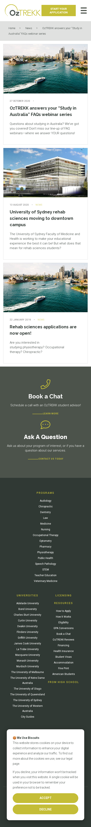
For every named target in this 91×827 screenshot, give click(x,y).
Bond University (27, 609)
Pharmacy (45, 546)
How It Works (63, 616)
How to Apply (63, 611)
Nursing (45, 529)
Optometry (45, 540)
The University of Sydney (27, 700)
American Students (63, 674)
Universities (27, 595)
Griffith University (27, 637)
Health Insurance (64, 651)
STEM (45, 569)
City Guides (27, 716)
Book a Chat (64, 633)
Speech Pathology (45, 563)
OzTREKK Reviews (63, 639)
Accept (46, 798)
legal (69, 758)
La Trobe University (28, 649)
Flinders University (27, 632)
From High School (63, 682)
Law (45, 518)
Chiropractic (46, 506)
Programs (45, 492)
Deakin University (27, 626)
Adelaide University (27, 603)
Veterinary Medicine (45, 581)
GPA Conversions (64, 628)
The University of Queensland (27, 694)
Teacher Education (45, 575)
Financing (63, 645)
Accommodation (63, 662)
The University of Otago (27, 688)
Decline (45, 809)
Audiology (45, 500)
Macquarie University (27, 654)
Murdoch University (27, 666)
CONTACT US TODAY (51, 459)
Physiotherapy (45, 552)
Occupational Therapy (45, 535)
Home (11, 28)
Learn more (51, 413)
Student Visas (63, 656)
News (28, 28)
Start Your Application (59, 10)
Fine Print (63, 668)
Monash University (28, 660)
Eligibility (63, 622)
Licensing (63, 595)
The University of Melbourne (27, 672)
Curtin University (27, 620)
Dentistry (45, 512)
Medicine (45, 523)
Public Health (45, 558)
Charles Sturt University (27, 614)
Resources (63, 603)
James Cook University (27, 643)
